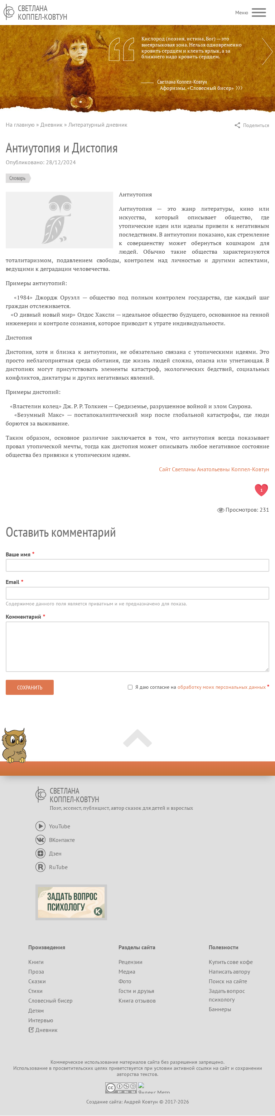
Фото (125, 981)
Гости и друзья (136, 990)
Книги (36, 961)
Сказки (37, 981)
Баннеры (220, 1009)
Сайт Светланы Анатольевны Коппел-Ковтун (214, 469)
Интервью (40, 1020)
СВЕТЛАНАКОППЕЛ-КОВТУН (42, 12)
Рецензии (131, 961)
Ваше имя (18, 554)
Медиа (127, 971)
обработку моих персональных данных (222, 687)
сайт (225, 1068)
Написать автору (229, 971)
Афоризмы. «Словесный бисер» (197, 88)
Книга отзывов (137, 1000)
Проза (36, 971)
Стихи (35, 990)
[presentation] (267, 51)
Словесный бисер (50, 1000)
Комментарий (23, 616)
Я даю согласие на (200, 687)
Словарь (17, 177)
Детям (36, 1010)
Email (12, 581)
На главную (20, 124)
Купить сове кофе (231, 961)
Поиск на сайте (228, 981)
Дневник (51, 124)
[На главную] (9, 12)
